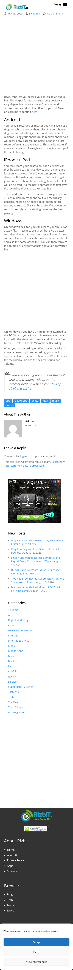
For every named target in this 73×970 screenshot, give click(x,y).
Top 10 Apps (15, 707)
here (34, 111)
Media (12, 645)
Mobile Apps (15, 651)
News (11, 666)
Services (12, 871)
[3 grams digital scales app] (34, 500)
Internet (13, 635)
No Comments (55, 13)
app (8, 400)
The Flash (13, 702)
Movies (12, 656)
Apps (10, 865)
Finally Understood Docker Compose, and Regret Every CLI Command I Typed (35, 559)
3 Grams (13, 610)
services (13, 681)
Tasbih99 (13, 692)
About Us (12, 855)
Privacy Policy (15, 860)
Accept (37, 942)
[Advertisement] (36, 55)
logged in (25, 456)
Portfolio (13, 671)
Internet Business (18, 640)
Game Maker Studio (20, 630)
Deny (36, 952)
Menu (57, 4)
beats (35, 400)
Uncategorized (16, 712)
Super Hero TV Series (20, 686)
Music (11, 661)
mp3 (45, 400)
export (12, 625)
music (55, 400)
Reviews (13, 676)
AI (9, 615)
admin (36, 13)
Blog (10, 894)
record (10, 405)
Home (11, 849)
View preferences (36, 961)
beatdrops (21, 400)
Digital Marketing (18, 620)
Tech (11, 697)
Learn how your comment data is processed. (34, 463)
